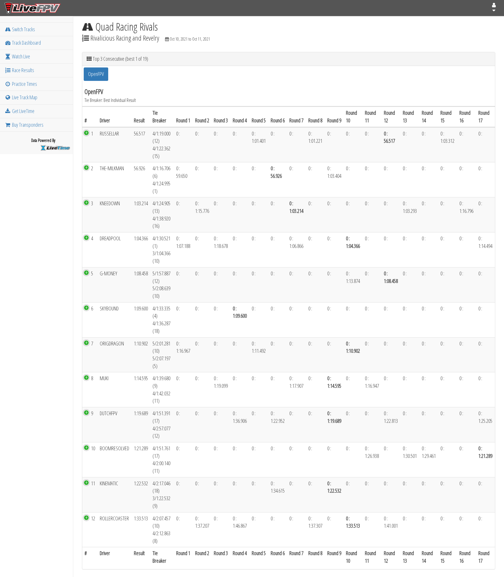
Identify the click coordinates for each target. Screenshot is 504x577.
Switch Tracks (23, 29)
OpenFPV (96, 73)
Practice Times (24, 83)
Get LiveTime (22, 110)
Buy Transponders (27, 124)
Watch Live (20, 56)
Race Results (22, 70)
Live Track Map (24, 97)
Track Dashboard (26, 42)
